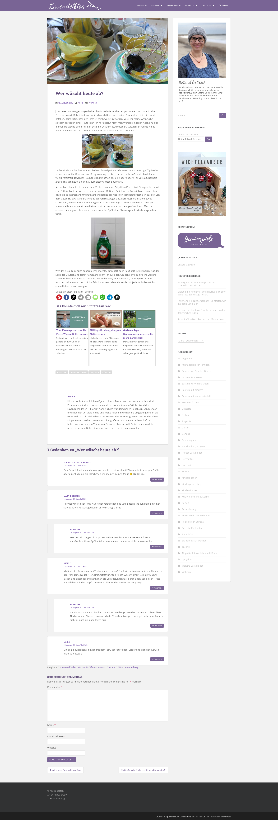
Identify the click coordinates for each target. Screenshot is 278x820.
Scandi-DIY (187, 534)
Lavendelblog (162, 816)
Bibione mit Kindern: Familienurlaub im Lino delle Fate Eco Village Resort (202, 293)
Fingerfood (187, 421)
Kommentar (54, 687)
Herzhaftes (188, 458)
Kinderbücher (189, 477)
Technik (186, 546)
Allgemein (187, 358)
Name (51, 724)
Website (51, 747)
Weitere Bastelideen (193, 565)
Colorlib (206, 816)
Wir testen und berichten (78, 462)
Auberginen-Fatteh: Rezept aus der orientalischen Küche (196, 284)
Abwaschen (62, 372)
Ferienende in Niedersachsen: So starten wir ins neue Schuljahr (202, 302)
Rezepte (155, 5)
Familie (140, 5)
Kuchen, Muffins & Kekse (195, 496)
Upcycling (187, 559)
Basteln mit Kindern (192, 389)
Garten (185, 427)
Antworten (157, 479)
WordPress (226, 816)
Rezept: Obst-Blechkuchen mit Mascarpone (201, 319)
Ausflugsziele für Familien (196, 364)
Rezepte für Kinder (192, 528)
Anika (80, 102)
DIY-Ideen (206, 5)
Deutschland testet (78, 372)
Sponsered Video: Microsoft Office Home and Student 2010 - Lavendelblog (98, 667)
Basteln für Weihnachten (195, 383)
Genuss (186, 433)
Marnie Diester (72, 496)
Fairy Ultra (94, 372)
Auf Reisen (172, 5)
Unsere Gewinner (187, 264)
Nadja (67, 642)
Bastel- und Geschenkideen (196, 371)
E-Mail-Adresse (56, 736)
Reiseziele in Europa (193, 521)
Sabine (67, 563)
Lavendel (75, 529)
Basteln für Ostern (192, 377)
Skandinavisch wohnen (194, 540)
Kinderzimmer (189, 490)
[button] (59, 297)
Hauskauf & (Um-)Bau (193, 446)
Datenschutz (185, 816)
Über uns (223, 5)
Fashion (186, 415)
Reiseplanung (189, 509)
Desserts (186, 408)
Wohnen (189, 5)
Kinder (185, 471)
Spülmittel (106, 372)
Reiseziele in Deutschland (196, 515)
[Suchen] (222, 115)
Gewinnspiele (189, 440)
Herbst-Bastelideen (192, 452)
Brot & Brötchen (190, 402)
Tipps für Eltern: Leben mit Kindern (201, 553)
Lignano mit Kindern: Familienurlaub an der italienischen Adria (201, 311)
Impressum (174, 816)
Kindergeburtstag (191, 484)
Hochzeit (186, 465)
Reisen (185, 502)
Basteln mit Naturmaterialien (197, 396)
